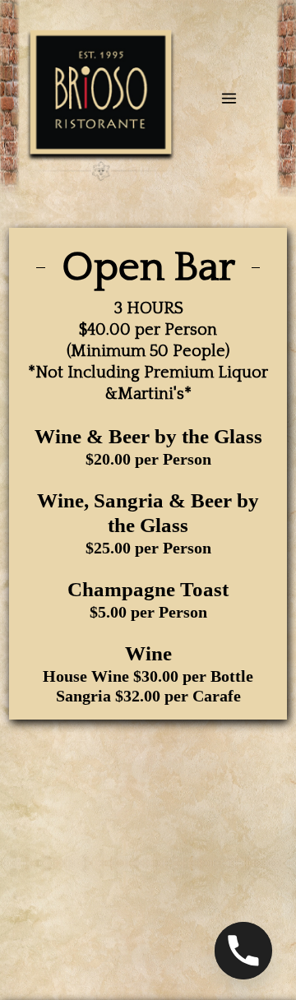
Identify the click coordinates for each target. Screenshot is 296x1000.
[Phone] (243, 950)
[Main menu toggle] (229, 98)
